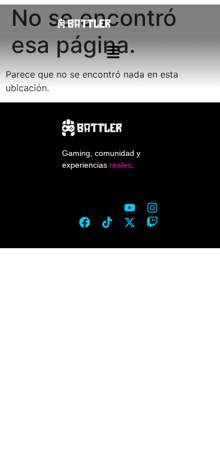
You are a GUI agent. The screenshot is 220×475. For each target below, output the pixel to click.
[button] (113, 53)
